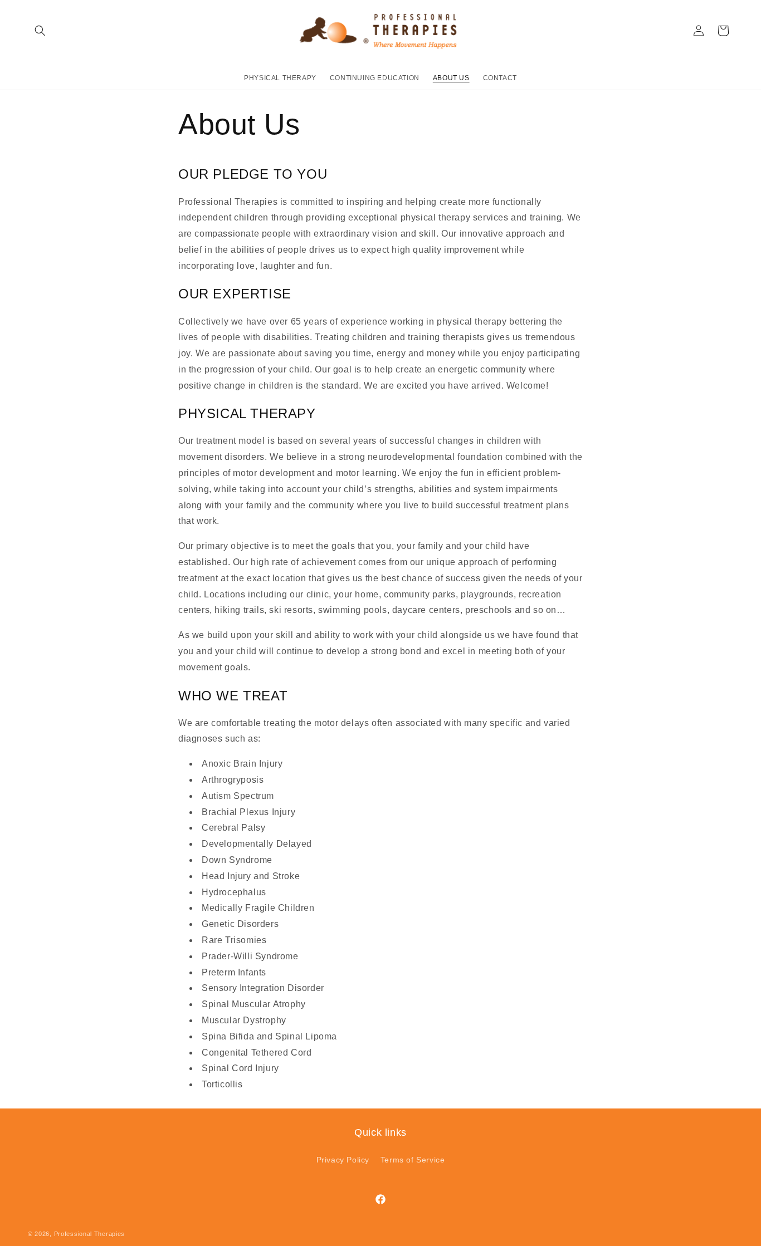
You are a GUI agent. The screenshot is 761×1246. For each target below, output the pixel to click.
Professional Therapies (89, 1233)
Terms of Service (412, 1159)
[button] (40, 30)
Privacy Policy (342, 1159)
